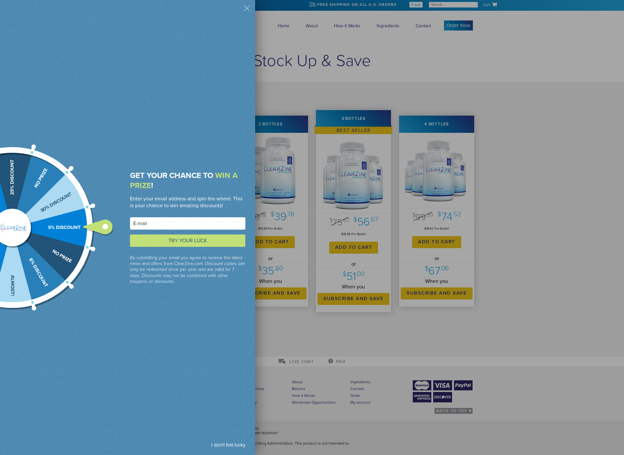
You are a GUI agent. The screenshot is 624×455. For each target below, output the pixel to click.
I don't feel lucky (228, 445)
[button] (247, 9)
